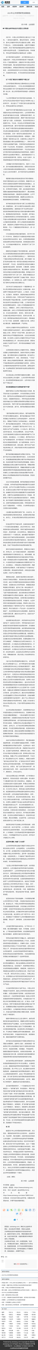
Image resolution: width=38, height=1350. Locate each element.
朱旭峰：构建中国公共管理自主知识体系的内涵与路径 (16, 1285)
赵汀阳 (26, 1319)
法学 (8, 7)
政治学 (22, 7)
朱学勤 (19, 1335)
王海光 (26, 1321)
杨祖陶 (3, 1319)
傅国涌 (19, 1314)
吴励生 (11, 1335)
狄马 (18, 1326)
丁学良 (34, 1312)
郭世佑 (34, 1324)
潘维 (25, 1335)
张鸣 (10, 1321)
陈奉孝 (26, 1324)
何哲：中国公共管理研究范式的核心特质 (13, 1287)
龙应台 (26, 1312)
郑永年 (19, 1312)
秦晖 (3, 1312)
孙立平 (26, 1337)
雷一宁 (34, 1328)
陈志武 (11, 1317)
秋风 (10, 1328)
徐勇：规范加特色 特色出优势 (10, 1295)
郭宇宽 (26, 1317)
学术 (9, 1190)
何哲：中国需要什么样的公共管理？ (12, 1302)
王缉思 (19, 1324)
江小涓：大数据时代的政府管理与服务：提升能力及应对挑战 (18, 1297)
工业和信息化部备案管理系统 (19, 1348)
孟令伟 (26, 1328)
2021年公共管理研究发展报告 (10, 1275)
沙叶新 (26, 1330)
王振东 (11, 1326)
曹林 (3, 1314)
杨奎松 (19, 1321)
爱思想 (6, 2)
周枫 (3, 1330)
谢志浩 (19, 1337)
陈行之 (11, 1312)
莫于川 (3, 1337)
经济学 (15, 7)
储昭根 (11, 1333)
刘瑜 (33, 1330)
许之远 (26, 1333)
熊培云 (3, 1328)
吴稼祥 (19, 1333)
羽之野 (11, 1337)
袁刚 (33, 1333)
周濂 (33, 1321)
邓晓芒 (11, 1324)
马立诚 (34, 1317)
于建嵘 (3, 1317)
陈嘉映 (26, 1314)
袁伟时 (26, 1326)
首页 (2, 7)
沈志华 (11, 1319)
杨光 (33, 1337)
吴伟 (18, 1330)
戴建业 (34, 1319)
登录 (18, 1264)
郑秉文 (34, 1335)
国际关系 (29, 7)
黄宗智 (34, 1314)
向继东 (19, 1319)
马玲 (3, 1326)
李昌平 (3, 1321)
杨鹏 (3, 1324)
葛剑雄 (3, 1333)
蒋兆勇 (11, 1330)
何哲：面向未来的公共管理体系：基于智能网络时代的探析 (18, 1305)
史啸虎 (34, 1326)
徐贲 (18, 1317)
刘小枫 (19, 1328)
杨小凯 (3, 1335)
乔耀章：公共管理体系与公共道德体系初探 (13, 1300)
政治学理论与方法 (23, 1190)
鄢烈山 (11, 1314)
